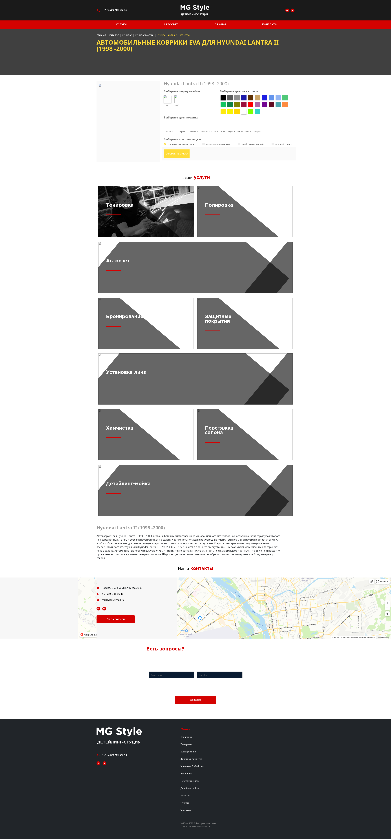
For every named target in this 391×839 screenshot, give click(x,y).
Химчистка (186, 773)
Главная (101, 35)
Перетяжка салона (190, 781)
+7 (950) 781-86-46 (197, 657)
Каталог (114, 35)
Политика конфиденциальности (195, 826)
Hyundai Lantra (144, 35)
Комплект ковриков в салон (181, 144)
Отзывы (220, 25)
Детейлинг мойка (190, 788)
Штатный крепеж (283, 144)
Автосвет (171, 25)
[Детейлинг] (292, 10)
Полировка (186, 744)
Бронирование (188, 751)
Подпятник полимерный (218, 144)
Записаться (116, 619)
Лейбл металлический (252, 144)
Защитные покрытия (191, 759)
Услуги (121, 25)
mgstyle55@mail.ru (113, 599)
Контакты (269, 25)
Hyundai (127, 35)
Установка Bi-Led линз (192, 766)
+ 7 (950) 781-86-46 (114, 10)
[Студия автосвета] (287, 10)
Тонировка (186, 737)
